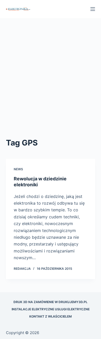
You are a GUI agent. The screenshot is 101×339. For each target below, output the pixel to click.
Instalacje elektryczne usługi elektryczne (51, 309)
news (18, 169)
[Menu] (92, 9)
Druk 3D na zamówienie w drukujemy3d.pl (50, 302)
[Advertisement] (50, 84)
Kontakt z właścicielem (50, 316)
